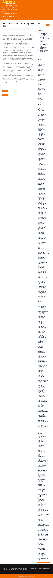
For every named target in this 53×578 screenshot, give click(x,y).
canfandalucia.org (41, 258)
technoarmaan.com (41, 273)
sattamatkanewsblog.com (43, 534)
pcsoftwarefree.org (41, 138)
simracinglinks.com (41, 328)
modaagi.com (40, 350)
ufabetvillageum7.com (42, 198)
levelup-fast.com (41, 183)
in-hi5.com (40, 449)
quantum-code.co (41, 227)
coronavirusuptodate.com (43, 175)
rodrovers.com (40, 167)
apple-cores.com (41, 410)
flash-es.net (40, 519)
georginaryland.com (42, 381)
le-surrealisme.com (41, 331)
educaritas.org (40, 128)
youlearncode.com (41, 145)
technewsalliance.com (42, 217)
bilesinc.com (40, 347)
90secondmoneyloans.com (43, 164)
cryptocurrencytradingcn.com (43, 535)
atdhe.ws (40, 385)
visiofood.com (40, 239)
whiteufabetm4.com (41, 204)
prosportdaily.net (41, 233)
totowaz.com (40, 536)
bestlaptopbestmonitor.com (43, 380)
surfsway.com (40, 159)
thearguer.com (40, 501)
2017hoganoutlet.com (42, 439)
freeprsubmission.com (42, 242)
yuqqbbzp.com (41, 173)
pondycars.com (41, 249)
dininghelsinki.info (41, 207)
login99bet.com (41, 110)
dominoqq (40, 83)
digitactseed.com (41, 162)
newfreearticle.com (41, 486)
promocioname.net (41, 362)
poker (4, 568)
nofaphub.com (40, 123)
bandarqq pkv (40, 68)
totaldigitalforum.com (42, 272)
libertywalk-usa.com (42, 306)
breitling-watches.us (42, 317)
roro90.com (40, 446)
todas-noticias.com (41, 451)
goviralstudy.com (41, 407)
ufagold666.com (41, 243)
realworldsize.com (41, 476)
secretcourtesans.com (42, 111)
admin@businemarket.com (18, 28)
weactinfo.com (41, 499)
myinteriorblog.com (41, 244)
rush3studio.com (41, 445)
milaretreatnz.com (41, 348)
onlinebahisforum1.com (42, 113)
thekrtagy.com (40, 263)
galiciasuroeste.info (41, 352)
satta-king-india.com (42, 169)
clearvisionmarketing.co (42, 226)
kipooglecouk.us (41, 397)
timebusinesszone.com (42, 554)
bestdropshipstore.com (42, 157)
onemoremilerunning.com (43, 491)
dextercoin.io (40, 425)
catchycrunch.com (41, 121)
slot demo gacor (41, 90)
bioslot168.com (41, 293)
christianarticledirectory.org (43, 426)
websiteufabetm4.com (42, 203)
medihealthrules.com (42, 254)
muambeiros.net (41, 370)
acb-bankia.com (41, 518)
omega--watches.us (41, 316)
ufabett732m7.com (41, 238)
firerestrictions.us (41, 367)
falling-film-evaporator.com (43, 526)
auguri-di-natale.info (42, 313)
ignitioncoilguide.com (42, 291)
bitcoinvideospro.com (42, 461)
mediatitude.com (41, 326)
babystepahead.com (42, 545)
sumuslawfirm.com (41, 528)
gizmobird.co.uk (41, 308)
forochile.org (40, 358)
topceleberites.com (41, 192)
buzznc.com (40, 278)
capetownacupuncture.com (43, 460)
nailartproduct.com (41, 160)
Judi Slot (26, 28)
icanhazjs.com (41, 405)
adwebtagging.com (41, 543)
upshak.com (40, 520)
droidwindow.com (41, 241)
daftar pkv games (41, 64)
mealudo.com (40, 508)
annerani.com (40, 342)
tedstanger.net (40, 219)
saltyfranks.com (41, 341)
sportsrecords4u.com (42, 190)
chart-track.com (41, 360)
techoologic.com (41, 252)
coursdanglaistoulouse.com (43, 311)
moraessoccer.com (41, 357)
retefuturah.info (41, 214)
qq (38, 85)
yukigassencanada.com (42, 170)
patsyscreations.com (42, 125)
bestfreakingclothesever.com (43, 525)
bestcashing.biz (41, 366)
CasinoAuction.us (41, 396)
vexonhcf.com (40, 323)
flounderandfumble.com (42, 212)
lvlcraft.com (40, 163)
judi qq (39, 71)
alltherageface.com (41, 282)
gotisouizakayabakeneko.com (43, 465)
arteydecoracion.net (41, 377)
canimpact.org (40, 406)
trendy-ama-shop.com (42, 237)
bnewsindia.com (41, 246)
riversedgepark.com (41, 119)
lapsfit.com (40, 182)
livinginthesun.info (41, 456)
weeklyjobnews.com (42, 540)
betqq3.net (40, 394)
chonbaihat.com (41, 372)
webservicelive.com (41, 296)
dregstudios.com (41, 355)
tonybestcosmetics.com (42, 277)
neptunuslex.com (41, 312)
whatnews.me (40, 228)
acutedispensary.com (42, 533)
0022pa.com (40, 345)
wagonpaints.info (41, 223)
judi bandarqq (40, 69)
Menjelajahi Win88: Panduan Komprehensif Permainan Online (44, 34)
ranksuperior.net (41, 544)
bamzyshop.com (41, 248)
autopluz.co (40, 321)
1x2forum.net (40, 109)
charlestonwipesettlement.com (43, 538)
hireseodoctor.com (41, 180)
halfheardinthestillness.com (43, 387)
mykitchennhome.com (42, 399)
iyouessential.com (41, 143)
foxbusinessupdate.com (42, 511)
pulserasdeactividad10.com (43, 411)
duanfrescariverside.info (42, 208)
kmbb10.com (40, 496)
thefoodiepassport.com (42, 401)
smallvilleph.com (41, 351)
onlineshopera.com (41, 134)
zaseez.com (40, 120)
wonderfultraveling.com (42, 361)
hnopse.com (40, 550)
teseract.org (40, 236)
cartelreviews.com (41, 158)
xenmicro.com (40, 133)
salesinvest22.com (41, 234)
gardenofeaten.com (41, 489)
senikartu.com (40, 452)
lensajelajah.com (41, 129)
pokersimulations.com (42, 185)
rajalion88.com (41, 116)
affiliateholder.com (41, 560)
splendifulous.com (41, 189)
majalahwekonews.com (42, 437)
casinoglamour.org (41, 424)
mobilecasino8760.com (42, 392)
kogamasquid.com (41, 420)
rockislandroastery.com (42, 286)
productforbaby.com (41, 479)
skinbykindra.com (41, 281)
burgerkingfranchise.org (42, 474)
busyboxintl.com (41, 469)
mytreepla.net (40, 184)
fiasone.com (40, 505)
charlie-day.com (41, 509)
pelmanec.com (41, 440)
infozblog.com (40, 371)
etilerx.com (40, 209)
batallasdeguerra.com (42, 353)
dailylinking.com (41, 139)
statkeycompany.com (42, 335)
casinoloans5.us (41, 395)
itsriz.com (40, 457)
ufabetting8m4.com (41, 193)
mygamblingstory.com (42, 436)
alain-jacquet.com (41, 464)
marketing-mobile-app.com (43, 503)
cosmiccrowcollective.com (43, 462)
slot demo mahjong (41, 74)
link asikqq (40, 84)
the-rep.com (40, 340)
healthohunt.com (41, 213)
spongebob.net (41, 467)
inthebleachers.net (41, 415)
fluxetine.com (40, 391)
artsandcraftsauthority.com (43, 295)
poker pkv (40, 70)
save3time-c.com (41, 322)
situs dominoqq (41, 80)
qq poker (16, 569)
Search (39, 23)
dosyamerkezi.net (41, 330)
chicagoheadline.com (42, 114)
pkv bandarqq (40, 99)
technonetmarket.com (42, 218)
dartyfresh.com (41, 135)
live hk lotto (40, 94)
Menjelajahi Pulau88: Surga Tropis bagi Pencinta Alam (44, 47)
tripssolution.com (41, 168)
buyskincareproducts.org (42, 417)
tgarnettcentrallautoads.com (43, 318)
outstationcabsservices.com (43, 262)
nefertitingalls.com (41, 124)
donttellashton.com (41, 444)
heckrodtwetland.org (42, 386)
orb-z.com (40, 480)
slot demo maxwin (41, 89)
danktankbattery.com (42, 506)
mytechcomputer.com (42, 292)
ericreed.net (40, 390)
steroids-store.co (41, 376)
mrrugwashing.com (41, 516)
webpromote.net (41, 375)
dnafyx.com (40, 140)
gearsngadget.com (41, 179)
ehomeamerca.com (41, 153)
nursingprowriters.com (42, 529)
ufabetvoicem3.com (41, 199)
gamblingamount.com (42, 548)
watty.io (39, 455)
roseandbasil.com (41, 382)
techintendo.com (41, 154)
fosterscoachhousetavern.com (43, 481)
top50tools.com (41, 338)
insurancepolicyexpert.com (43, 333)
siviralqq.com (40, 523)
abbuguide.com (41, 148)
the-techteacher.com (42, 268)
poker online (40, 81)
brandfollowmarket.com (42, 539)
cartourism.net (40, 409)
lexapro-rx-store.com (42, 416)
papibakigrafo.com (41, 404)
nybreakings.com (41, 261)
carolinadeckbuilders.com (43, 336)
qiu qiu (39, 98)
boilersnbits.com (41, 484)
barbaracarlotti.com (41, 412)
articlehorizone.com (41, 172)
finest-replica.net (41, 231)
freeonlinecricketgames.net (43, 365)
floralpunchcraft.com (42, 504)
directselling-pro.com (42, 287)
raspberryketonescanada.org (43, 253)
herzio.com (40, 447)
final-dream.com (41, 229)
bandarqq (40, 63)
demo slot (40, 95)
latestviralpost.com (41, 485)
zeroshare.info (40, 346)
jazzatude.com (41, 343)
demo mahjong (41, 88)
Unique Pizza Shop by (26, 576)
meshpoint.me (40, 466)
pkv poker (25, 569)
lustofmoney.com (41, 553)
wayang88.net (40, 202)
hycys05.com (40, 490)
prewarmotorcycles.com (42, 327)
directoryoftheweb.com (42, 442)
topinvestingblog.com (42, 337)
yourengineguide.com (42, 259)
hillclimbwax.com (41, 549)
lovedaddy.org (40, 513)
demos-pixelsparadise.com (43, 325)
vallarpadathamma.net (42, 475)
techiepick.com (41, 247)
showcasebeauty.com (42, 332)
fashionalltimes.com (42, 271)
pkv (39, 75)
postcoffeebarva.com (42, 471)
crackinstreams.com (42, 177)
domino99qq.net (41, 441)
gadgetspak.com (41, 178)
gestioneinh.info (41, 232)
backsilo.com (40, 521)
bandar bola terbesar (42, 73)
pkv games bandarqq (42, 79)
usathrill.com (40, 256)
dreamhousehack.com (42, 267)
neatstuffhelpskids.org (42, 356)
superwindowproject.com (42, 402)
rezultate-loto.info (41, 188)
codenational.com (41, 283)
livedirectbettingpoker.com (43, 510)
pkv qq (39, 66)
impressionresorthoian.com (43, 524)
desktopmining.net (41, 414)
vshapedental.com (41, 257)
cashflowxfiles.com (41, 495)
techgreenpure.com (41, 155)
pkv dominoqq (40, 65)
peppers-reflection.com (42, 555)
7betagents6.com (41, 174)
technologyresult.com (42, 149)
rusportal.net (40, 454)
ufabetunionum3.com (42, 194)
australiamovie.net (41, 307)
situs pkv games (9, 568)
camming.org (40, 115)
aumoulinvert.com (41, 400)
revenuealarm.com (41, 288)
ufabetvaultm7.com (41, 197)
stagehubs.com (41, 108)
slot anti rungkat (45, 568)
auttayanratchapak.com (42, 470)
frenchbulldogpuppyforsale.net (43, 419)
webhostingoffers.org (42, 150)
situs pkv (39, 76)
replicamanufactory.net (42, 187)
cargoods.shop (41, 459)
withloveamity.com (41, 144)
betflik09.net (40, 130)
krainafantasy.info (41, 450)
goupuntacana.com (41, 118)
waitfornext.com (41, 224)
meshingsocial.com (41, 500)
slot (30, 28)
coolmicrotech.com (41, 266)
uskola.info (40, 222)
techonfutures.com (41, 251)
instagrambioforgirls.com (42, 494)
